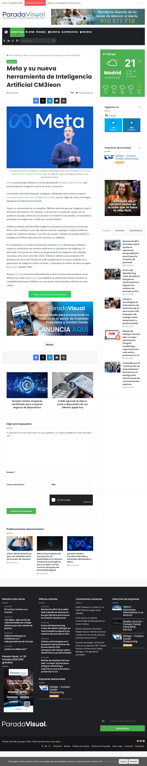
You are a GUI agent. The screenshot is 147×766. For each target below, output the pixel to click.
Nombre (11, 472)
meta (50, 344)
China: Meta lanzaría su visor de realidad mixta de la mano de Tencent (19, 556)
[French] (143, 741)
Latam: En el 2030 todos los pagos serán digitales (90, 610)
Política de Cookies (80, 746)
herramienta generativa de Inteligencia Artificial (31, 197)
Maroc (42, 32)
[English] (140, 741)
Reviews (87, 32)
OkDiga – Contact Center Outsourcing (126, 157)
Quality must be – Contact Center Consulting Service (133, 625)
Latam (30, 32)
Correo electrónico (16, 484)
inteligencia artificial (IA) (70, 182)
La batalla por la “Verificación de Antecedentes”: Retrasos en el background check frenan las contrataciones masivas (131, 374)
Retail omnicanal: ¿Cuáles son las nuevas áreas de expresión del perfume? (91, 635)
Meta (9, 182)
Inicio (10, 55)
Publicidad (139, 746)
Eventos (55, 32)
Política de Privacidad (100, 746)
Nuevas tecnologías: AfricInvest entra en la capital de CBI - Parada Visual (91, 645)
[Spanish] (138, 741)
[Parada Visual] (24, 15)
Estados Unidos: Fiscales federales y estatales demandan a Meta (79, 557)
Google (13, 267)
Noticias (18, 32)
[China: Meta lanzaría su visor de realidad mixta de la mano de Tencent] (20, 543)
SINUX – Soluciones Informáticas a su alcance (133, 610)
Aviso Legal (117, 746)
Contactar (128, 746)
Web (54, 484)
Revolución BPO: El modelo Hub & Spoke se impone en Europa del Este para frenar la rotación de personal (131, 252)
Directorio (57, 746)
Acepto (123, 761)
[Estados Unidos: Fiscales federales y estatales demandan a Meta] (80, 543)
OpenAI (34, 278)
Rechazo (133, 761)
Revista (67, 746)
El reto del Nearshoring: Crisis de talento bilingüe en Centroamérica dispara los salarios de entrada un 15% (131, 281)
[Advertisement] (122, 445)
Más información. (111, 761)
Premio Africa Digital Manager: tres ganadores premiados (89, 651)
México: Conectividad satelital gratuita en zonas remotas (90, 621)
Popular (107, 230)
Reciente (119, 230)
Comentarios (135, 230)
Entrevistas (70, 32)
